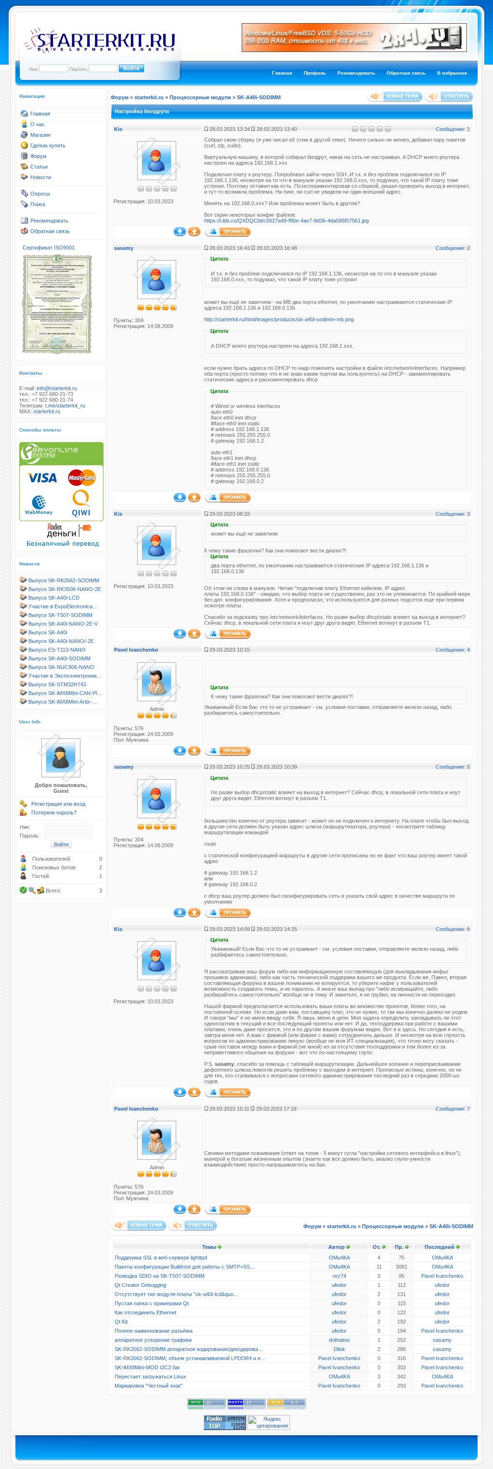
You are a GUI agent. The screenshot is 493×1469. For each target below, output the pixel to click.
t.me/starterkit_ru (65, 405)
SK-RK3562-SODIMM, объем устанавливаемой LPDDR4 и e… (190, 1358)
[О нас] (24, 126)
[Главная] (24, 115)
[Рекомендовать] (24, 222)
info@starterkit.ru (57, 388)
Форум (38, 156)
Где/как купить (47, 145)
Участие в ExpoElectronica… (63, 606)
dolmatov (339, 1340)
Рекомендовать (356, 73)
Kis (118, 129)
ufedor (339, 1285)
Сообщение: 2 (453, 248)
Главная (282, 73)
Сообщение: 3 (453, 514)
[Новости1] (24, 179)
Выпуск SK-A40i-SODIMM (59, 658)
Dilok (339, 1349)
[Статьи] (24, 168)
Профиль (315, 73)
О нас (37, 124)
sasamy (123, 248)
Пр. (399, 1247)
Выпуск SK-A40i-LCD (53, 598)
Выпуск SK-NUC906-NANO (61, 667)
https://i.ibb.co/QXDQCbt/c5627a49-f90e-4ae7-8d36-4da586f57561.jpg (286, 220)
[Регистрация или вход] (23, 806)
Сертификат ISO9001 (49, 247)
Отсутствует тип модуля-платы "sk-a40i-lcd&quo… (177, 1294)
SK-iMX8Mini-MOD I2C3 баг (147, 1367)
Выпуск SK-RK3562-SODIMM (63, 580)
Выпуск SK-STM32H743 (57, 684)
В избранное (452, 73)
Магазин (40, 135)
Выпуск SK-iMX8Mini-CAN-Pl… (65, 693)
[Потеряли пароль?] (23, 814)
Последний (439, 1247)
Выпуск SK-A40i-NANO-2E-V (63, 624)
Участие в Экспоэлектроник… (65, 676)
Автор (336, 1247)
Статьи (39, 167)
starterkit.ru (46, 411)
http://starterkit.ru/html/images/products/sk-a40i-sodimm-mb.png (279, 319)
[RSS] (286, 1409)
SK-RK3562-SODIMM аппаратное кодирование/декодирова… (189, 1349)
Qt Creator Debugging (140, 1285)
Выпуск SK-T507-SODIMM (60, 615)
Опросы (40, 194)
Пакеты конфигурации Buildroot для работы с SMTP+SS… (185, 1267)
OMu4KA (339, 1257)
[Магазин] (24, 137)
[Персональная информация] (228, 235)
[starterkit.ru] (99, 51)
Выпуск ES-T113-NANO (57, 650)
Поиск (37, 204)
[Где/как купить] (24, 147)
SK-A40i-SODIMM (259, 97)
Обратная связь (406, 73)
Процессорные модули (200, 97)
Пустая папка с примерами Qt (152, 1303)
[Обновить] (23, 890)
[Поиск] (24, 206)
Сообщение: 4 (453, 650)
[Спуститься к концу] (179, 234)
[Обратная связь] (24, 233)
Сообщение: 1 (453, 129)
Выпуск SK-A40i (47, 632)
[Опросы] (24, 195)
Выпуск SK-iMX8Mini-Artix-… (62, 702)
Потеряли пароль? (54, 812)
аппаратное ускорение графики (153, 1340)
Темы (209, 1247)
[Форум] (24, 158)
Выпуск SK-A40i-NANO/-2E (61, 641)
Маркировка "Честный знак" (148, 1386)
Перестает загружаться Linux (150, 1376)
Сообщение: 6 (453, 929)
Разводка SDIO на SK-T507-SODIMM (160, 1276)
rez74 (339, 1276)
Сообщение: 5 (453, 767)
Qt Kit (121, 1322)
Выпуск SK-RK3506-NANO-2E (64, 589)
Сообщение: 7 (453, 1109)
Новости (40, 177)
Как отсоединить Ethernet (145, 1312)
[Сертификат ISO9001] (57, 354)
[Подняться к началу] (194, 234)
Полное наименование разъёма (154, 1331)
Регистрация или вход (58, 804)
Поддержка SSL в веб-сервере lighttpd (161, 1257)
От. (376, 1247)
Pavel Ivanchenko (136, 650)
